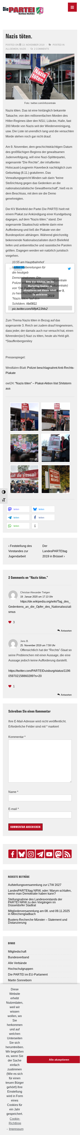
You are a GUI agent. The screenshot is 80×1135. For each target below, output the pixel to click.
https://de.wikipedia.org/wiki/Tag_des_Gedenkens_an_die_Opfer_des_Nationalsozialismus (39, 606)
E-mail (12, 809)
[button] (18, 509)
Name (12, 791)
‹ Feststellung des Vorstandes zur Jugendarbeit (20, 551)
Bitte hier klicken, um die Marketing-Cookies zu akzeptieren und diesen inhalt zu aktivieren (40, 288)
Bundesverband (18, 957)
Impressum (16, 1129)
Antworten (66, 630)
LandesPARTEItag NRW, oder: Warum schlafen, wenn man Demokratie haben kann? (39, 892)
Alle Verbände (17, 963)
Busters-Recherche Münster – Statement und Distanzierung (37, 921)
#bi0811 (31, 303)
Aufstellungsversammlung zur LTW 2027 (34, 884)
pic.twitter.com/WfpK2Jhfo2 (30, 308)
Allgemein (12, 49)
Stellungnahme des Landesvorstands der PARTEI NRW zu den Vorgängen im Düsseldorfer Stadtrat (35, 902)
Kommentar (16, 736)
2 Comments (41, 49)
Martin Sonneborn (20, 980)
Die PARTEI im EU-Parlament (28, 974)
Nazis (23, 49)
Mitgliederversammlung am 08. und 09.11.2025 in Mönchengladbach (39, 912)
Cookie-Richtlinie (15, 1121)
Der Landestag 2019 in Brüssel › (54, 551)
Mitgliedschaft (17, 951)
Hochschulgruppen (20, 968)
